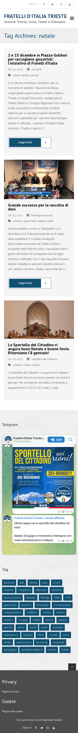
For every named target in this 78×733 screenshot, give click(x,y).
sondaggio (10, 649)
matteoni (32, 612)
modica (8, 619)
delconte (41, 589)
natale (16, 75)
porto (44, 627)
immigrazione (62, 604)
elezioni (30, 597)
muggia (23, 619)
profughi (58, 627)
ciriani (56, 582)
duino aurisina (12, 597)
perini (21, 627)
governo (26, 604)
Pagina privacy (11, 691)
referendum (11, 634)
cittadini (17, 220)
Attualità (37, 69)
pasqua (62, 619)
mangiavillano (12, 612)
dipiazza (57, 589)
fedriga (45, 597)
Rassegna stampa (41, 215)
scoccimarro (23, 642)
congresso (24, 589)
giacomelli (30, 220)
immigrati (42, 604)
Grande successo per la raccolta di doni (38, 207)
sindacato (58, 642)
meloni (60, 612)
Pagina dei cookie (12, 711)
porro (33, 627)
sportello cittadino (31, 649)
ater (22, 582)
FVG (67, 597)
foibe (57, 597)
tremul (52, 649)
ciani (45, 582)
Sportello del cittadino (44, 359)
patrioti (34, 75)
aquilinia (9, 582)
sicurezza (41, 642)
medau (47, 612)
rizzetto (53, 634)
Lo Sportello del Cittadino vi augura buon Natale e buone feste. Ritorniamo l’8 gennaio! (39, 348)
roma (66, 634)
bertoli (33, 582)
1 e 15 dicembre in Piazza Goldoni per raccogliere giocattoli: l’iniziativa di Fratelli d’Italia (37, 59)
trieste (49, 220)
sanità (7, 642)
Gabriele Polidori (52, 719)
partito (25, 75)
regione (27, 634)
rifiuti (41, 634)
